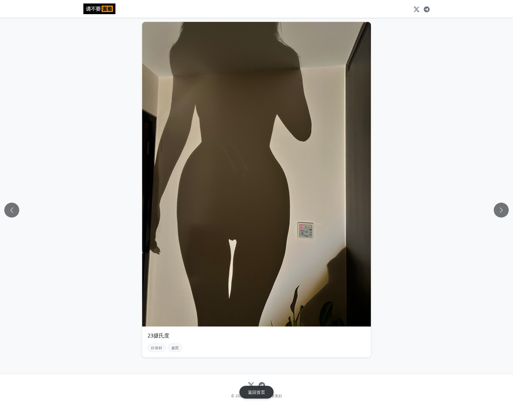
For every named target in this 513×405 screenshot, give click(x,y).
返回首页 (256, 392)
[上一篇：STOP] (11, 210)
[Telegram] (427, 9)
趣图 (175, 347)
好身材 (156, 347)
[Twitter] (416, 9)
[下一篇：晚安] (501, 210)
